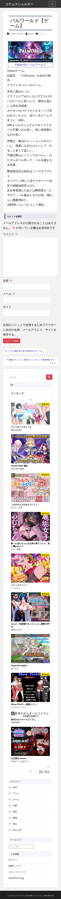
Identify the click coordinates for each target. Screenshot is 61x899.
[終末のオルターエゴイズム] (30, 714)
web (15, 787)
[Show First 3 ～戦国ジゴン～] (30, 687)
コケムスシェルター (19, 4)
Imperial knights (19, 665)
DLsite (44, 772)
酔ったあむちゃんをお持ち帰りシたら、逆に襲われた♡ (30, 545)
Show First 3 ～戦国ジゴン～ (24, 704)
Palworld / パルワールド (30, 65)
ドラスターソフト (18, 707)
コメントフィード (17, 871)
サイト (7, 307)
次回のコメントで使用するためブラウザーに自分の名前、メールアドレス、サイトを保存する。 (29, 329)
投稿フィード (15, 865)
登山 (15, 823)
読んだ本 (17, 829)
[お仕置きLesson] (30, 741)
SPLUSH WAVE (17, 468)
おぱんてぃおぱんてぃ (20, 761)
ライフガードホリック (21, 426)
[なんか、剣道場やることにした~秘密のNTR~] (30, 607)
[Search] (49, 377)
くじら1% (15, 588)
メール (9, 294)
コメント (10, 234)
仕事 (15, 805)
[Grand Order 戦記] (30, 449)
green (31, 33)
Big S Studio (16, 429)
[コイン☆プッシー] (30, 568)
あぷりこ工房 (16, 507)
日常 (15, 811)
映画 (15, 817)
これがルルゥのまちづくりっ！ (25, 504)
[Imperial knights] (30, 648)
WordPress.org (16, 877)
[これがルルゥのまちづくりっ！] (30, 487)
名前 (7, 280)
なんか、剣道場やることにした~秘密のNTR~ (30, 625)
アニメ (16, 793)
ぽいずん (15, 668)
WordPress (49, 895)
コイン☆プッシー (19, 585)
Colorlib (28, 895)
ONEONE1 (15, 722)
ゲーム (42, 33)
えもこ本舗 (15, 549)
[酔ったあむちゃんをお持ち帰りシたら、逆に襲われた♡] (30, 526)
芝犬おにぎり (16, 629)
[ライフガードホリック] (30, 414)
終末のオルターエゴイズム (23, 719)
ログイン (13, 859)
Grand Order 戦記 (19, 465)
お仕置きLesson (18, 758)
